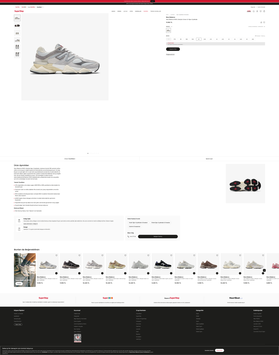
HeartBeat (138, 313)
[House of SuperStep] (31, 7)
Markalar (198, 318)
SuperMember (17, 321)
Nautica (138, 334)
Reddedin (44, 352)
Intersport (138, 321)
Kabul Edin (219, 350)
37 (168, 39)
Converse (138, 324)
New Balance (170, 17)
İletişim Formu (158, 236)
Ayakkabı (173, 14)
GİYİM (131, 11)
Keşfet (19, 283)
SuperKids (138, 316)
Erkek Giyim (199, 331)
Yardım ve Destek (18, 313)
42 (216, 39)
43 (229, 39)
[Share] (261, 22)
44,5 (241, 39)
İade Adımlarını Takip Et (31, 223)
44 (234, 39)
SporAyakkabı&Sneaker (183, 14)
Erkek (197, 316)
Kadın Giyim (199, 326)
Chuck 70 (255, 329)
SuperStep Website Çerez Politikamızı (139, 352)
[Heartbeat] (40, 7)
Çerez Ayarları (77, 321)
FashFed (138, 326)
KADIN (113, 11)
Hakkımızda (77, 313)
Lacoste (138, 329)
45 (246, 39)
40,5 (205, 39)
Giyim (197, 321)
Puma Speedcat (257, 316)
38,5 (187, 39)
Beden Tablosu (261, 36)
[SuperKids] (24, 7)
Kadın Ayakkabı (200, 324)
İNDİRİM (146, 11)
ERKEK (119, 11)
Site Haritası (77, 329)
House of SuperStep (141, 318)
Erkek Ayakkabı (200, 329)
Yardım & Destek (261, 7)
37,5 (175, 39)
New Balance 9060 (258, 321)
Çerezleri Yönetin (209, 350)
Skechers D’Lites (257, 326)
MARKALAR (138, 11)
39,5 (193, 39)
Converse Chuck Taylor (259, 331)
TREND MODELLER (155, 11)
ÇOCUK (125, 11)
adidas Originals (257, 313)
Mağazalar (253, 7)
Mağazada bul (170, 54)
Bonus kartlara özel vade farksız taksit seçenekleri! (139, 3)
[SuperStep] (17, 7)
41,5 (211, 39)
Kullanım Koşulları (78, 326)
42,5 (223, 39)
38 (180, 39)
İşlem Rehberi (77, 331)
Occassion (138, 336)
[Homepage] (20, 11)
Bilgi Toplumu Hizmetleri (80, 318)
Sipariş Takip (18, 324)
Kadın (167, 14)
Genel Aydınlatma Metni (80, 324)
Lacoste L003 (257, 324)
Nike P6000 (256, 318)
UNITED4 (138, 339)
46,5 (253, 39)
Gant (137, 331)
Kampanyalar (17, 318)
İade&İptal (16, 316)
